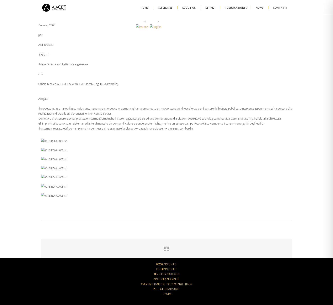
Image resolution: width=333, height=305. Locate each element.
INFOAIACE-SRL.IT (166, 269)
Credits (167, 294)
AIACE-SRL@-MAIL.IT (166, 279)
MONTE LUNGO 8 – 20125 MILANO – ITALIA (166, 284)
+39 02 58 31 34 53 (167, 274)
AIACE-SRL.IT (166, 264)
